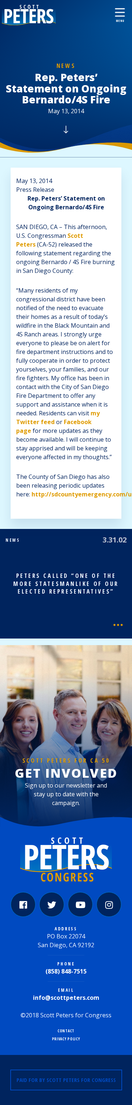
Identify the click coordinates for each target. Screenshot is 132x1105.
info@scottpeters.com (66, 998)
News (66, 66)
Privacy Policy (66, 1039)
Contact (66, 1031)
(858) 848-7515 (66, 971)
